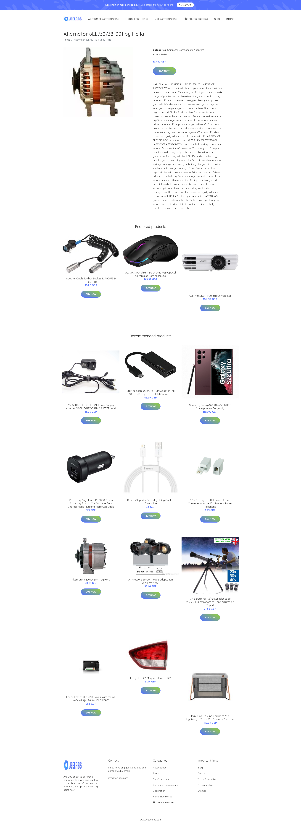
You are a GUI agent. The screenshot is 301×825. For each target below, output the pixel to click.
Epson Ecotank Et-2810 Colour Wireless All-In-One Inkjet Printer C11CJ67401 (91, 698)
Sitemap (202, 790)
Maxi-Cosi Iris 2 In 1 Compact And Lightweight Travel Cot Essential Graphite (210, 717)
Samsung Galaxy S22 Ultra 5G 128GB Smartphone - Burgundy (210, 406)
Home (66, 39)
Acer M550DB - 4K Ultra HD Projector (210, 295)
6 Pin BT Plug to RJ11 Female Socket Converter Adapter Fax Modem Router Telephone (210, 503)
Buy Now (164, 71)
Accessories (159, 767)
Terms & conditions (208, 779)
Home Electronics (136, 19)
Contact (202, 773)
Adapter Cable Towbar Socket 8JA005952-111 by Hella (91, 280)
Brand (230, 19)
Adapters (199, 49)
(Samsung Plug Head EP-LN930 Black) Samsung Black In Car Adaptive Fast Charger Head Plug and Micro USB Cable (91, 503)
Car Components (166, 19)
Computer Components (103, 19)
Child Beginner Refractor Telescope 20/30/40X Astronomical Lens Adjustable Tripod (210, 602)
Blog (217, 19)
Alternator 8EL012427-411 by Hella (91, 579)
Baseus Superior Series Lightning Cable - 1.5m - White (150, 502)
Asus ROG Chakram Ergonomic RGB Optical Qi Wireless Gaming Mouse (150, 274)
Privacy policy (205, 784)
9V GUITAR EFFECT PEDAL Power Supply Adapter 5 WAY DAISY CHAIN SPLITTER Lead (91, 406)
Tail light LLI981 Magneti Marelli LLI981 (150, 678)
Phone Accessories (195, 19)
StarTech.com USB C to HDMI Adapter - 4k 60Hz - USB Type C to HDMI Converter (150, 392)
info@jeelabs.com (118, 777)
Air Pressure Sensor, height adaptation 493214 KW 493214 (150, 581)
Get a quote (185, 5)
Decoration (159, 790)
